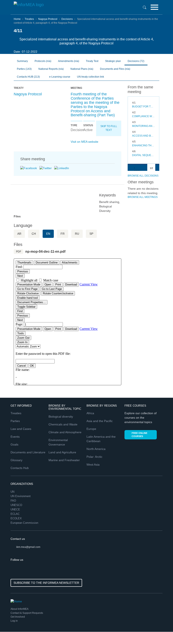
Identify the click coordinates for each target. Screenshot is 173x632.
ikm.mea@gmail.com (28, 547)
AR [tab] (19, 233)
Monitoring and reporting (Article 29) (143, 126)
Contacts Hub (20, 468)
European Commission (25, 522)
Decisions (67, 19)
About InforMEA (19, 608)
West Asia (93, 464)
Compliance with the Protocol (143, 116)
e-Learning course (59, 76)
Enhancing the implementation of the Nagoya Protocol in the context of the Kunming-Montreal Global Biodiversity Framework (143, 145)
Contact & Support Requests (27, 612)
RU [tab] (77, 233)
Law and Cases (21, 428)
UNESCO (17, 505)
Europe (91, 428)
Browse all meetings (143, 197)
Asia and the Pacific (99, 421)
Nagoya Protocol (47, 19)
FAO (14, 500)
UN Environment (21, 496)
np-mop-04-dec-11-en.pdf (45, 251)
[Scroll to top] (161, 620)
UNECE (16, 509)
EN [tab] (48, 233)
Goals (14, 444)
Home (17, 19)
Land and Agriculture (62, 452)
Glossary (16, 460)
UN (13, 491)
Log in (14, 620)
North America (95, 449)
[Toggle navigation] (154, 7)
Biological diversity (61, 416)
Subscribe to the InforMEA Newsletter (46, 582)
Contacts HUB (28, 76)
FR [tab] (63, 233)
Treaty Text (92, 61)
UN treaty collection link (90, 76)
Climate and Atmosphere (65, 432)
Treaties (29, 19)
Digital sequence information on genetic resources (143, 155)
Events (15, 436)
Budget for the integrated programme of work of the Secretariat (143, 106)
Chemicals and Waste (63, 424)
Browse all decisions (143, 175)
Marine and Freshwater (64, 460)
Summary (22, 61)
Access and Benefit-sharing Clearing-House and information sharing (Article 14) (143, 135)
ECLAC (15, 513)
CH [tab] (34, 233)
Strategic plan (113, 61)
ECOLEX (17, 518)
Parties (24, 68)
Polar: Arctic (94, 456)
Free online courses (139, 434)
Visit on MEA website (84, 141)
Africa (90, 413)
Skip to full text (108, 128)
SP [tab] (91, 233)
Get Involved (18, 616)
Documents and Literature (28, 452)
